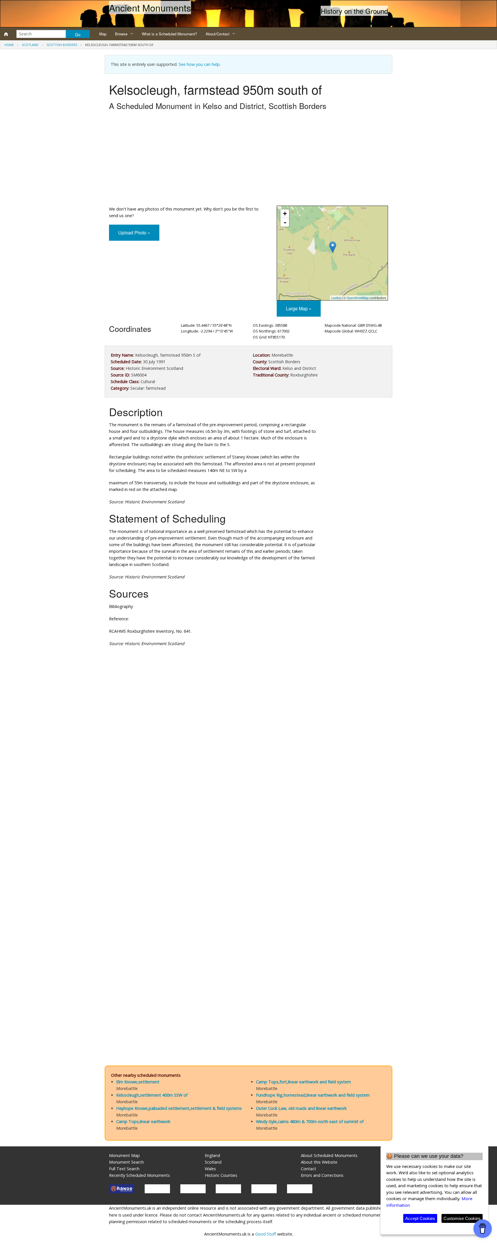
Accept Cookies (420, 1218)
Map (102, 34)
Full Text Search (124, 1168)
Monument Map (124, 1155)
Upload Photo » (134, 232)
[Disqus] (248, 823)
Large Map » (298, 308)
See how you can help (199, 64)
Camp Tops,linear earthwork (143, 1121)
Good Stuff (265, 1234)
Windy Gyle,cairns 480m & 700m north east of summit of (310, 1121)
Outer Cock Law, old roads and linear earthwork (301, 1108)
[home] (6, 34)
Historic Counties (221, 1175)
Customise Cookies (462, 1218)
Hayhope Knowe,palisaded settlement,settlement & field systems (179, 1108)
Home (9, 45)
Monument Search (126, 1162)
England (212, 1155)
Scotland (30, 45)
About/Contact (218, 34)
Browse (121, 34)
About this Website (319, 1162)
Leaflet (336, 297)
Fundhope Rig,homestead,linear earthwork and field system (313, 1095)
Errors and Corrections (322, 1175)
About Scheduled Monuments (329, 1155)
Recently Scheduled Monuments (139, 1175)
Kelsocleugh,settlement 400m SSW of (152, 1095)
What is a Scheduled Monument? (169, 34)
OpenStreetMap (358, 297)
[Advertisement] (248, 159)
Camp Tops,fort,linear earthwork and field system (303, 1082)
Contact (308, 1168)
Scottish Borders (62, 45)
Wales (210, 1168)
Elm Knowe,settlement (137, 1082)
